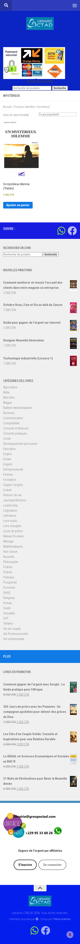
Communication (13, 418)
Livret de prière (13, 531)
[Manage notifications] (70, 934)
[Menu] (74, 5)
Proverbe (9, 588)
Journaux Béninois (14, 500)
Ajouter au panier (18, 205)
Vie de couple (12, 629)
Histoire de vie (12, 495)
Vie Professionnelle (15, 634)
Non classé (10, 552)
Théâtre (8, 623)
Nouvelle (8, 557)
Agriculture (10, 387)
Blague (7, 403)
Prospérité (10, 582)
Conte (7, 439)
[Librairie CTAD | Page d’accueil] (40, 23)
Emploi (7, 454)
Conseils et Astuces (16, 428)
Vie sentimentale (13, 639)
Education (9, 449)
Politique (8, 577)
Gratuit (7, 490)
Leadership (10, 505)
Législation (10, 510)
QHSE (6, 593)
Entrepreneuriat (13, 469)
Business (9, 413)
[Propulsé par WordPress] (37, 919)
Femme (8, 474)
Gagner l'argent (13, 485)
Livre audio (10, 521)
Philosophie (10, 562)
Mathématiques (13, 546)
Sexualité (9, 613)
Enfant (7, 459)
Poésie (7, 572)
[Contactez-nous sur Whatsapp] (61, 230)
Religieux (9, 598)
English (7, 464)
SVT (5, 618)
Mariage (8, 541)
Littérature (9, 516)
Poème (7, 567)
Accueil (7, 107)
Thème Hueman (62, 919)
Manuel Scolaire (13, 536)
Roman (7, 603)
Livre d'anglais (12, 526)
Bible (6, 392)
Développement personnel (20, 444)
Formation (9, 480)
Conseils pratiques (15, 433)
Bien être (9, 397)
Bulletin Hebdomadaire (17, 408)
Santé (7, 608)
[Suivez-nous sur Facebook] (72, 230)
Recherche (60, 88)
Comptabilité (11, 423)
